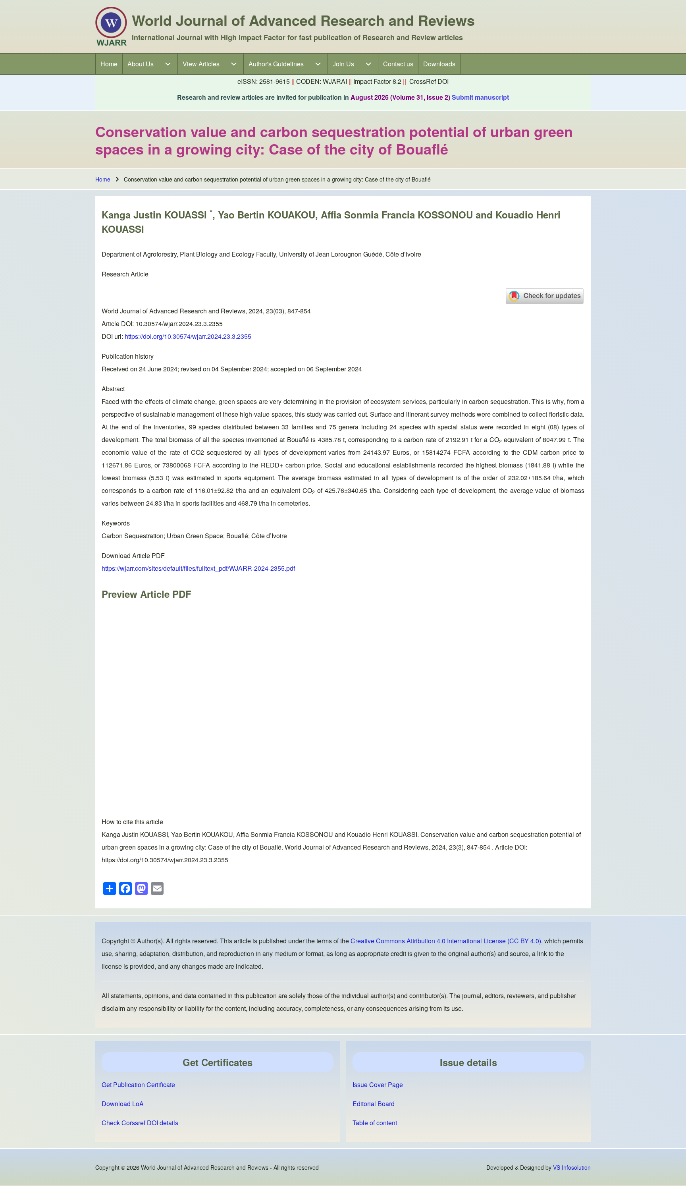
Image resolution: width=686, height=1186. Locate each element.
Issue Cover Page (378, 1084)
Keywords (116, 522)
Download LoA (123, 1103)
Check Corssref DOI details (140, 1122)
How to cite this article (132, 821)
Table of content (375, 1122)
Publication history (128, 356)
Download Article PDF (133, 555)
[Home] (111, 26)
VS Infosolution (572, 1167)
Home (102, 179)
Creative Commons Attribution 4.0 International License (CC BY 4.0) (446, 940)
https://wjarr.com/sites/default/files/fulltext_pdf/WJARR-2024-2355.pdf (198, 568)
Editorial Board (374, 1103)
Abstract (113, 388)
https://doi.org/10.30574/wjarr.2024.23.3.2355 (188, 336)
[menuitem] (109, 64)
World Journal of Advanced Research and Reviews (303, 20)
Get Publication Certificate (138, 1084)
